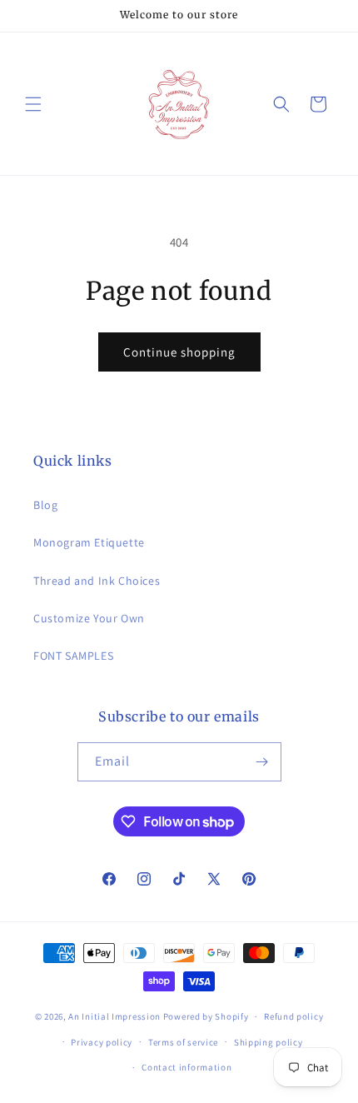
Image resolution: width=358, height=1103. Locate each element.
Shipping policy (268, 1042)
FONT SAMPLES (73, 655)
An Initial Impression (114, 1016)
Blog (45, 504)
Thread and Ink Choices (96, 580)
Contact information (186, 1067)
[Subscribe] (262, 761)
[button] (33, 104)
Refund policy (293, 1016)
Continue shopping (179, 352)
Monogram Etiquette (89, 542)
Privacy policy (101, 1042)
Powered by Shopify (206, 1016)
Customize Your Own (89, 618)
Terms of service (183, 1042)
